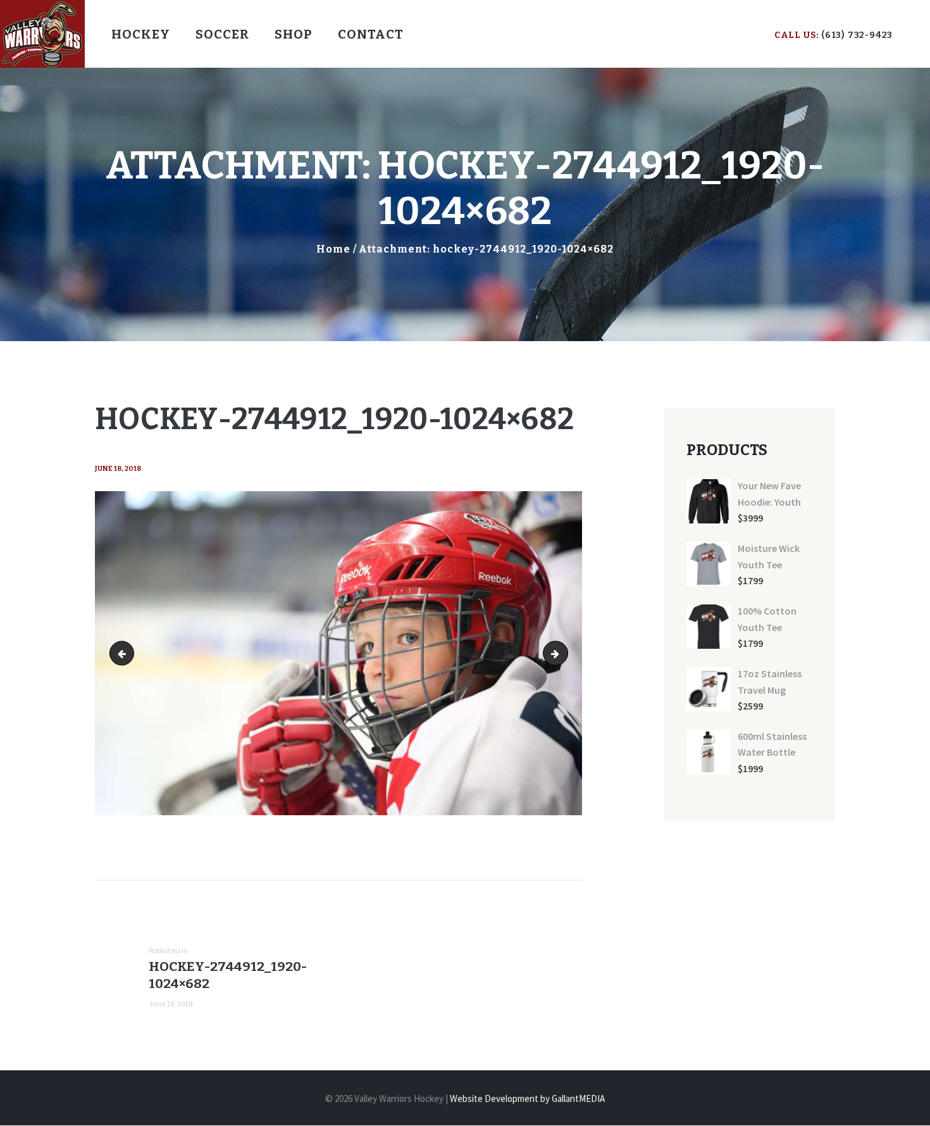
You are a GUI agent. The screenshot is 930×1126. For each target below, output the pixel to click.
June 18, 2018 (118, 469)
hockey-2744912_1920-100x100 (125, 653)
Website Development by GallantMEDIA (527, 1098)
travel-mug (563, 653)
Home (333, 249)
